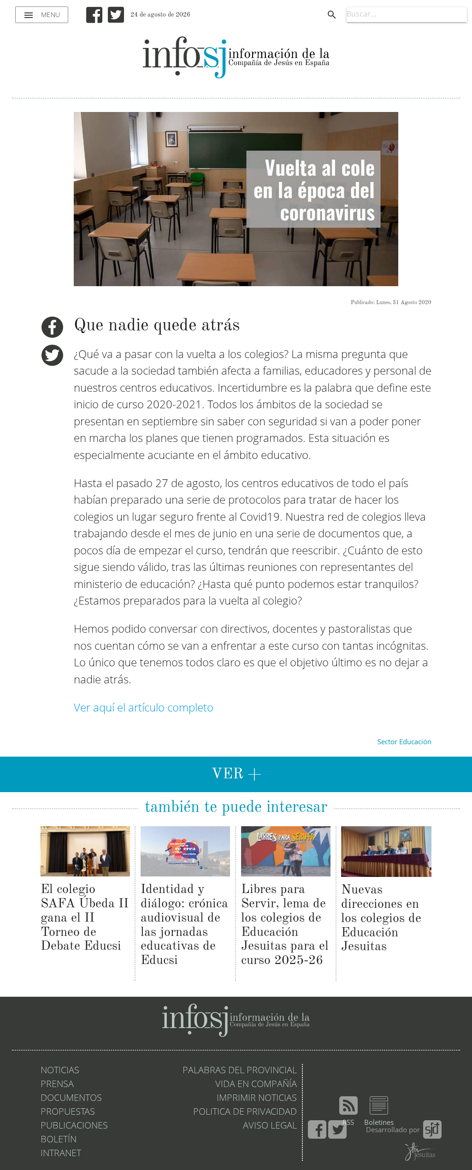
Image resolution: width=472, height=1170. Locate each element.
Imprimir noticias (257, 1098)
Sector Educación (404, 742)
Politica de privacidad (245, 1112)
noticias (60, 1071)
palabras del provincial (240, 1071)
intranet (61, 1153)
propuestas (68, 1112)
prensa (57, 1084)
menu (41, 15)
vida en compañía (256, 1084)
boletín (59, 1140)
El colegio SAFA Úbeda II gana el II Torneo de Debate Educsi (85, 918)
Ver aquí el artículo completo (143, 708)
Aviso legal (270, 1126)
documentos (71, 1098)
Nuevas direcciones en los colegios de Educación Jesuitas (381, 918)
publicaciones (74, 1126)
